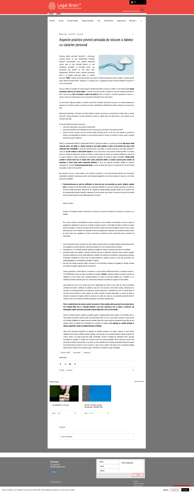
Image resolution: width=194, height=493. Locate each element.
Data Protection (108, 21)
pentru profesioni (74, 8)
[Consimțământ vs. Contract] (64, 393)
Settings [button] (165, 490)
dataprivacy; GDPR (65, 352)
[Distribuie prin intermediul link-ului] (75, 364)
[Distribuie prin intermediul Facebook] (60, 364)
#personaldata (76, 352)
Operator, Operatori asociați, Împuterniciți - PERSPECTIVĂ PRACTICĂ (93, 406)
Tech (98, 21)
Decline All (175, 490)
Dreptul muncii (121, 21)
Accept (185, 490)
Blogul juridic (62, 8)
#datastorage (87, 352)
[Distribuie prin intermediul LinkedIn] (70, 364)
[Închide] (191, 489)
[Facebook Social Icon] (51, 472)
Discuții (61, 21)
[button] (141, 21)
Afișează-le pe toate (139, 381)
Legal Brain (67, 5)
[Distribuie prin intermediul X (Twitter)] (65, 364)
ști (80, 8)
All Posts (52, 21)
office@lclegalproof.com (57, 467)
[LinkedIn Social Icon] (54, 472)
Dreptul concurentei (87, 21)
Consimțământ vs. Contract (60, 405)
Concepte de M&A (72, 21)
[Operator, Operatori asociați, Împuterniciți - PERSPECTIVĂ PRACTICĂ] (96, 393)
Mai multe (132, 21)
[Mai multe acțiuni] (133, 34)
